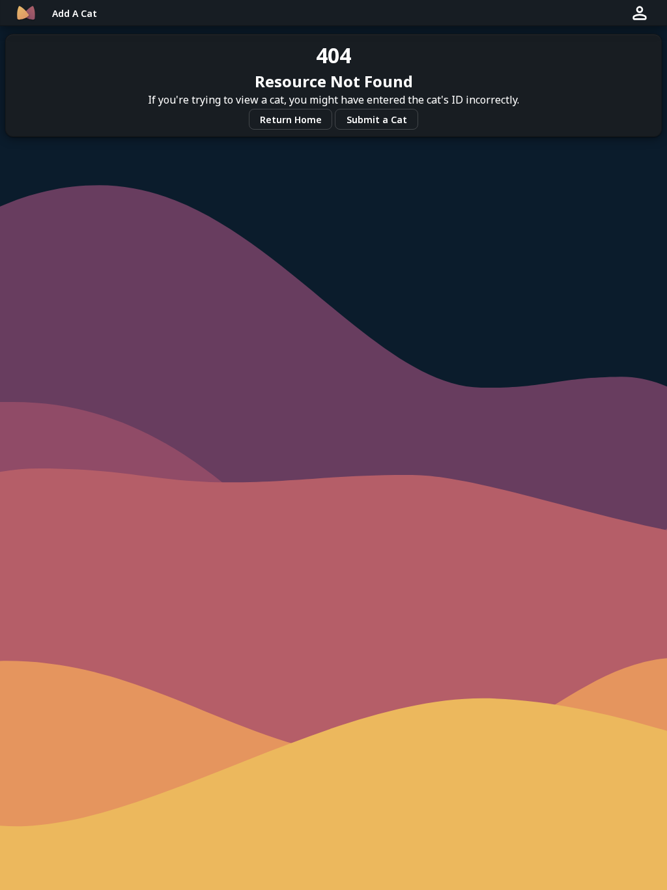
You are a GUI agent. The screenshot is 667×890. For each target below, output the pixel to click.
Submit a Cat (377, 119)
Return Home (291, 119)
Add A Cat (74, 13)
